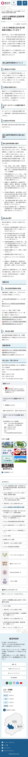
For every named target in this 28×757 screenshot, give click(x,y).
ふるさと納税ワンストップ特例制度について (14, 531)
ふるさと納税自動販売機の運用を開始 (13, 521)
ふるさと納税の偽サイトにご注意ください (14, 526)
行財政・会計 (9, 11)
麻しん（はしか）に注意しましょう (13, 627)
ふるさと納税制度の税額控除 (11, 547)
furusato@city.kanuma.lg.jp (14, 433)
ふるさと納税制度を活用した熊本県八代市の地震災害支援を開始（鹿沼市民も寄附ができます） (14, 487)
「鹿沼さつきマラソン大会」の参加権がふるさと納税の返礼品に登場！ (14, 499)
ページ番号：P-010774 (20, 24)
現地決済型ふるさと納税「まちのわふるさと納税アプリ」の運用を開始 (14, 511)
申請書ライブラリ (10, 405)
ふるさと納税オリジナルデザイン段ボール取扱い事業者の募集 (14, 493)
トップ (3, 11)
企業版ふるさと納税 (8, 539)
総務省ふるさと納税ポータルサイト (12, 355)
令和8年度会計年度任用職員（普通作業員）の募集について (14, 623)
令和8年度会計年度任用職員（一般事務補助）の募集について (14, 614)
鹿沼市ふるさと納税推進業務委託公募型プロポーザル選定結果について (14, 517)
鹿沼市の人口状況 (10, 710)
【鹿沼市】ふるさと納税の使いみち (13, 503)
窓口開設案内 (16, 657)
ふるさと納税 (17, 11)
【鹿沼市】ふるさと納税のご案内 (12, 543)
